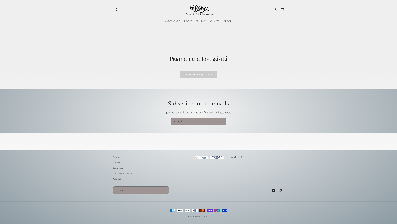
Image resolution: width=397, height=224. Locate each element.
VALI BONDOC (201, 216)
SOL (242, 157)
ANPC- (235, 157)
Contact (117, 157)
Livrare (116, 162)
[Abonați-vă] (222, 121)
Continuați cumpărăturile (198, 74)
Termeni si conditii (122, 173)
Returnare (118, 167)
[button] (116, 9)
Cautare (117, 178)
